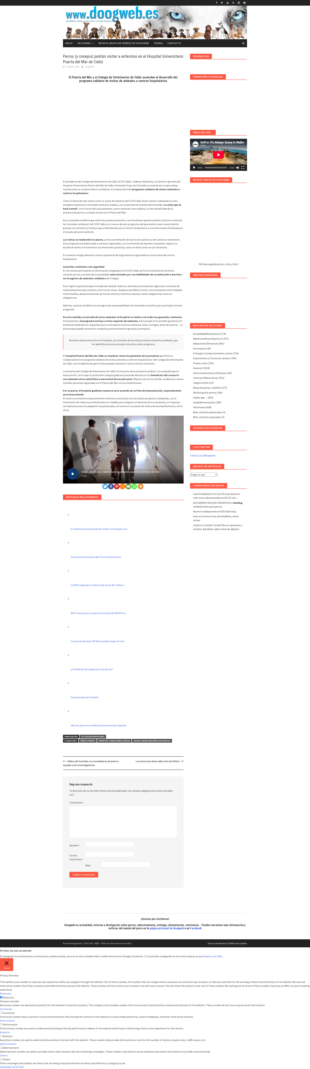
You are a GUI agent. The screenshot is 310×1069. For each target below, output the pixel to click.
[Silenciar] (237, 167)
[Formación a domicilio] (218, 103)
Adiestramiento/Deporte (207, 338)
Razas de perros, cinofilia (207, 387)
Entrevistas (199, 348)
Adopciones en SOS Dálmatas (220, 511)
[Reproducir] (194, 167)
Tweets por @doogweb (202, 455)
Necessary (8, 997)
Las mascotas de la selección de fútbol (157, 761)
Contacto (174, 43)
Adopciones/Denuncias (205, 343)
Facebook (196, 928)
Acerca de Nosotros (217, 943)
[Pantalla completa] (242, 167)
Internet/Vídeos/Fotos (205, 377)
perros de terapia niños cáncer (114, 741)
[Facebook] (111, 486)
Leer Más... (217, 956)
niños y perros (87, 741)
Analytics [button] (5, 1032)
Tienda (158, 43)
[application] (218, 155)
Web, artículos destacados (207, 412)
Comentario (76, 802)
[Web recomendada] (218, 299)
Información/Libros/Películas (209, 373)
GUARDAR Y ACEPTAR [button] (12, 1067)
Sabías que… (200, 397)
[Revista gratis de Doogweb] (218, 224)
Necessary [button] (5, 993)
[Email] (128, 486)
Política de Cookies (237, 943)
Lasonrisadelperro (203, 493)
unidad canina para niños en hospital (152, 741)
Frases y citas (200, 363)
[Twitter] (105, 486)
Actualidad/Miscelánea (92, 736)
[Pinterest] (117, 486)
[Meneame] (122, 486)
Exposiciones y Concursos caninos (211, 358)
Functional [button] (6, 1009)
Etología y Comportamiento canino (212, 353)
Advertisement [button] (8, 1043)
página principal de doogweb (167, 928)
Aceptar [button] (207, 956)
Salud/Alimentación (204, 402)
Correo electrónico (76, 857)
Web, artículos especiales (207, 417)
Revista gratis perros (204, 392)
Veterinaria (199, 407)
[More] (140, 486)
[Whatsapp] (134, 486)
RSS (97, 943)
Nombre (74, 845)
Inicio (69, 43)
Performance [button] (7, 1020)
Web (88, 865)
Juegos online (201, 382)
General (197, 368)
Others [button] (4, 1055)
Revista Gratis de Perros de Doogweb (123, 43)
